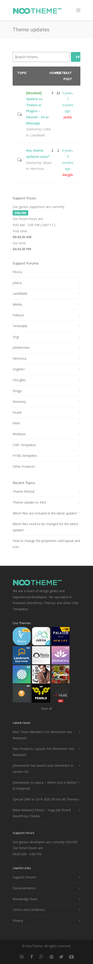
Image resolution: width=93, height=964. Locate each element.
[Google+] (41, 956)
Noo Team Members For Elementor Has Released (42, 735)
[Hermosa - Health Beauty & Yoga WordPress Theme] (60, 656)
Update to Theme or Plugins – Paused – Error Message (37, 111)
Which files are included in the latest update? (45, 513)
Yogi (16, 337)
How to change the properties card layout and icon (46, 544)
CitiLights (19, 380)
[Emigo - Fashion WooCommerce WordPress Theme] (41, 675)
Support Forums (24, 877)
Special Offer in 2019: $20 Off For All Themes (45, 799)
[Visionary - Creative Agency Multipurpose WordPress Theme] (22, 675)
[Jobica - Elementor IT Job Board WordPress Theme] (41, 637)
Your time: (20, 231)
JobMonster (21, 347)
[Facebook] (31, 956)
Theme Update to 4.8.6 (29, 502)
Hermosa (37, 168)
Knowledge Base (25, 899)
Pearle (17, 412)
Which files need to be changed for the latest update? (45, 527)
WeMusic (19, 434)
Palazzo (18, 315)
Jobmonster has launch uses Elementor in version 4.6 (43, 768)
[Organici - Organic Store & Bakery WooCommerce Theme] (60, 675)
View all (46, 708)
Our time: (19, 243)
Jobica (17, 283)
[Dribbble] (21, 956)
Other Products (24, 466)
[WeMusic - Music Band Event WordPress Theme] (60, 694)
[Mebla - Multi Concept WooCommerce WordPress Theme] (41, 656)
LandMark (37, 135)
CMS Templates (24, 445)
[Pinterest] (51, 956)
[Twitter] (61, 956)
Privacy (18, 920)
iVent (16, 423)
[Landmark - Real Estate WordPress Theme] (22, 656)
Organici (19, 369)
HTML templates (25, 455)
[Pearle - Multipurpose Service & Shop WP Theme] (41, 694)
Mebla (17, 304)
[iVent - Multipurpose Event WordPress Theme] (22, 694)
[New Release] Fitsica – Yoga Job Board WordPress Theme (42, 813)
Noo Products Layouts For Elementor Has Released (43, 751)
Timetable (20, 326)
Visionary (19, 401)
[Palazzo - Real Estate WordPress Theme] (60, 637)
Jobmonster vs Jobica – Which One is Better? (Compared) (45, 785)
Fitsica (17, 272)
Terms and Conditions (29, 909)
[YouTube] (71, 956)
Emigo (17, 391)
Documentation (24, 888)
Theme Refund (23, 491)
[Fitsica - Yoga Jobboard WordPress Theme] (22, 637)
